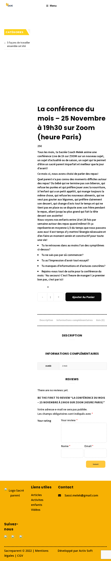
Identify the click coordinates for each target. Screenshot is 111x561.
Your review (69, 420)
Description (46, 320)
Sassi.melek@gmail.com (81, 495)
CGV (20, 556)
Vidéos (35, 510)
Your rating (44, 420)
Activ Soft (85, 551)
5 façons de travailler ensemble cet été (18, 44)
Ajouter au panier (83, 297)
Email (88, 446)
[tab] (46, 320)
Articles (36, 495)
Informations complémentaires (75, 320)
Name (65, 446)
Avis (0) (100, 320)
